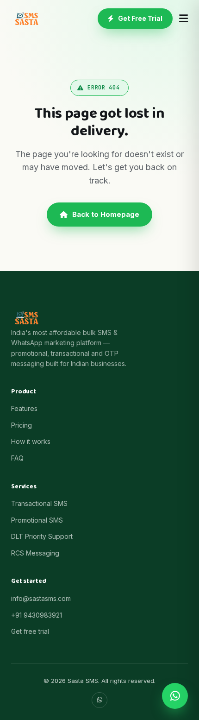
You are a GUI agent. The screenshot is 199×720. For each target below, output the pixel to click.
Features (24, 408)
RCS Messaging (35, 553)
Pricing (21, 425)
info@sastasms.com (41, 598)
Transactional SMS (39, 503)
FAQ (17, 458)
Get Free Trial (140, 18)
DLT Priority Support (42, 536)
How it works (30, 441)
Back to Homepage (105, 214)
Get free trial (30, 631)
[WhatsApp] (99, 700)
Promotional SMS (37, 520)
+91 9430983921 (36, 615)
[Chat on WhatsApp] (175, 696)
